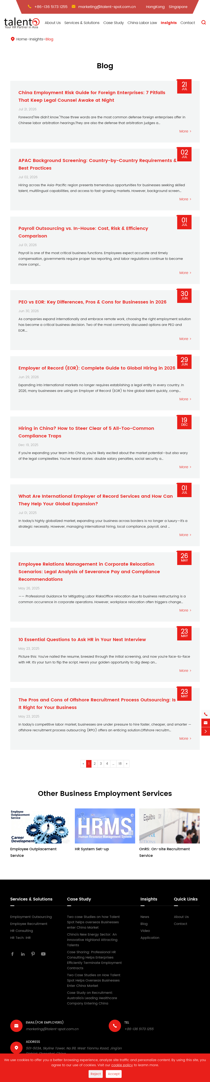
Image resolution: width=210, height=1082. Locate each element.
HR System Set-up (92, 849)
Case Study (113, 23)
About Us (53, 23)
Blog (49, 39)
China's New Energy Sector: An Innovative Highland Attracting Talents (92, 940)
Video (145, 931)
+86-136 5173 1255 (50, 7)
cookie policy (122, 1065)
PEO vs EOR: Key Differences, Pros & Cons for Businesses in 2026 (92, 302)
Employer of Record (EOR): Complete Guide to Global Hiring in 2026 (96, 368)
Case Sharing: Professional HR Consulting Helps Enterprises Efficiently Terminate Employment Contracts (94, 960)
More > (185, 131)
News (144, 917)
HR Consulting (21, 931)
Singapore (178, 7)
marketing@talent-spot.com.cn (107, 7)
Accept (114, 1074)
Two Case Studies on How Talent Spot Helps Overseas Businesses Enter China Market (93, 980)
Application (149, 937)
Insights (169, 23)
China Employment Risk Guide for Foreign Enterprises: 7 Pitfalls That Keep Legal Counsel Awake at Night (91, 96)
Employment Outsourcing (31, 917)
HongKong (155, 7)
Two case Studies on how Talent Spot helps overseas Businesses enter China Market (93, 922)
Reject (96, 1074)
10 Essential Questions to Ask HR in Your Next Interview (82, 640)
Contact (187, 23)
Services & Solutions (81, 23)
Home (21, 39)
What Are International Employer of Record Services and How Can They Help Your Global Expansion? (95, 500)
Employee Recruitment (28, 924)
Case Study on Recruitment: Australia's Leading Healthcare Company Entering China (92, 998)
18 (120, 763)
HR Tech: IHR (20, 937)
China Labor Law (142, 23)
